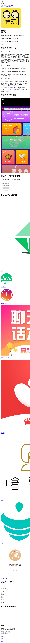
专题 (7, 5)
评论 (2, 636)
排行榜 (11, 5)
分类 (5, 5)
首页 (2, 5)
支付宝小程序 (13, 89)
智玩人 (11, 6)
